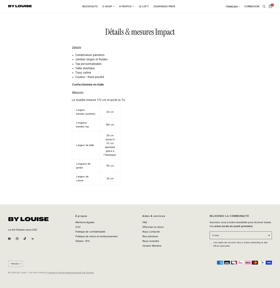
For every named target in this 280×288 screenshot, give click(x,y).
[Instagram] (19, 238)
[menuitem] (90, 6)
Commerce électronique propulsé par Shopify (70, 272)
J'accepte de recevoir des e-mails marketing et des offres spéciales (240, 244)
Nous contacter (151, 231)
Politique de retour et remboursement (96, 236)
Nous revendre (150, 241)
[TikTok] (27, 238)
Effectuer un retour (153, 226)
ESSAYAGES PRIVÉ (164, 6)
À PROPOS (125, 6)
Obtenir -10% (82, 241)
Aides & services (153, 216)
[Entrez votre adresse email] (268, 235)
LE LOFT (144, 6)
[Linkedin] (35, 238)
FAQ (144, 222)
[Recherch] (264, 6)
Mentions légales (84, 222)
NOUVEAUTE (90, 6)
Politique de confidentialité (90, 231)
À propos (81, 216)
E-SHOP (107, 6)
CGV (78, 226)
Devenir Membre (151, 245)
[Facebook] (11, 238)
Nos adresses (150, 236)
